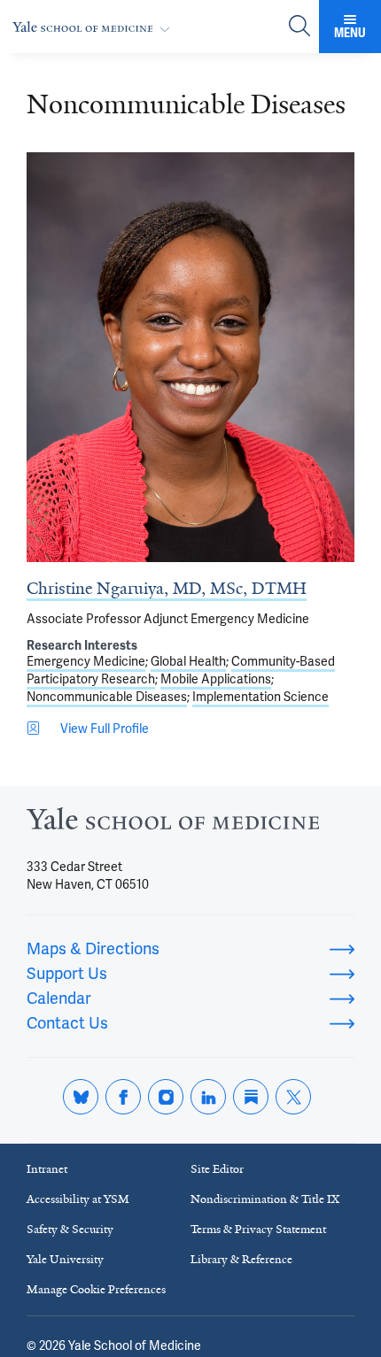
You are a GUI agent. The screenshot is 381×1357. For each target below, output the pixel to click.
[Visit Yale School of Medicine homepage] (173, 823)
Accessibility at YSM (78, 1199)
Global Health (188, 661)
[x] (293, 1096)
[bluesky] (80, 1096)
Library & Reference (241, 1259)
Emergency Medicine (86, 661)
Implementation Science (260, 697)
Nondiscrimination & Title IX (264, 1199)
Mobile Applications (215, 679)
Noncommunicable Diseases (107, 697)
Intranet (47, 1168)
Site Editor (217, 1168)
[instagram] (165, 1096)
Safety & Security (70, 1229)
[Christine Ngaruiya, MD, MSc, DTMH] (190, 357)
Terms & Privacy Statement (258, 1229)
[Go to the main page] (95, 27)
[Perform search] (299, 27)
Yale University (65, 1259)
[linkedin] (208, 1096)
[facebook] (123, 1096)
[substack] (250, 1096)
